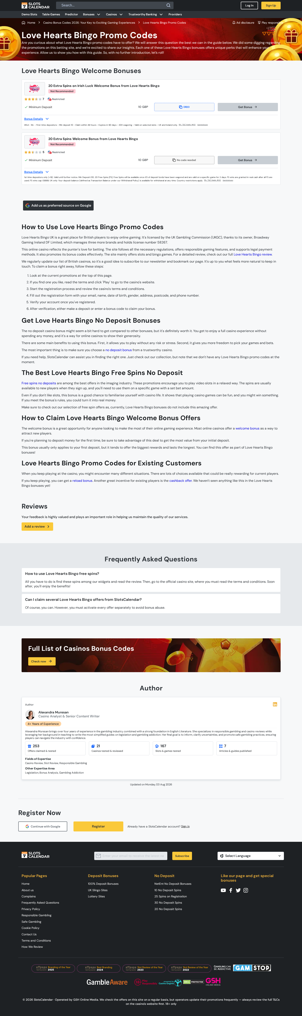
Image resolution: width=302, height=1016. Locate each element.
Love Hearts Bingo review (253, 254)
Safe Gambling (31, 922)
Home (25, 884)
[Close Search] (169, 5)
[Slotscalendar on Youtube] (224, 890)
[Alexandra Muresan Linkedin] (275, 704)
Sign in (185, 826)
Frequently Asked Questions (40, 902)
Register (98, 826)
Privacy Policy (31, 909)
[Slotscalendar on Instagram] (247, 890)
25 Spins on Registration (170, 896)
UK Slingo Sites (98, 890)
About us (28, 890)
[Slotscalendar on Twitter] (239, 890)
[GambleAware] (205, 125)
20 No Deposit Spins (168, 909)
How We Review (32, 947)
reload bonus (82, 480)
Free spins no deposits (39, 383)
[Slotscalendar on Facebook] (232, 890)
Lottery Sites (96, 896)
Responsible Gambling (36, 915)
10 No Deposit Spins (167, 890)
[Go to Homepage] (35, 5)
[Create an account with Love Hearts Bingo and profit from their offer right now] (187, 125)
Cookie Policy (30, 928)
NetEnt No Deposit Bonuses (172, 884)
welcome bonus (247, 428)
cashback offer (180, 480)
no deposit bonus (118, 350)
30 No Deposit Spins (168, 902)
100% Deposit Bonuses (103, 884)
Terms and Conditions (36, 940)
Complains (29, 896)
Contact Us (29, 934)
